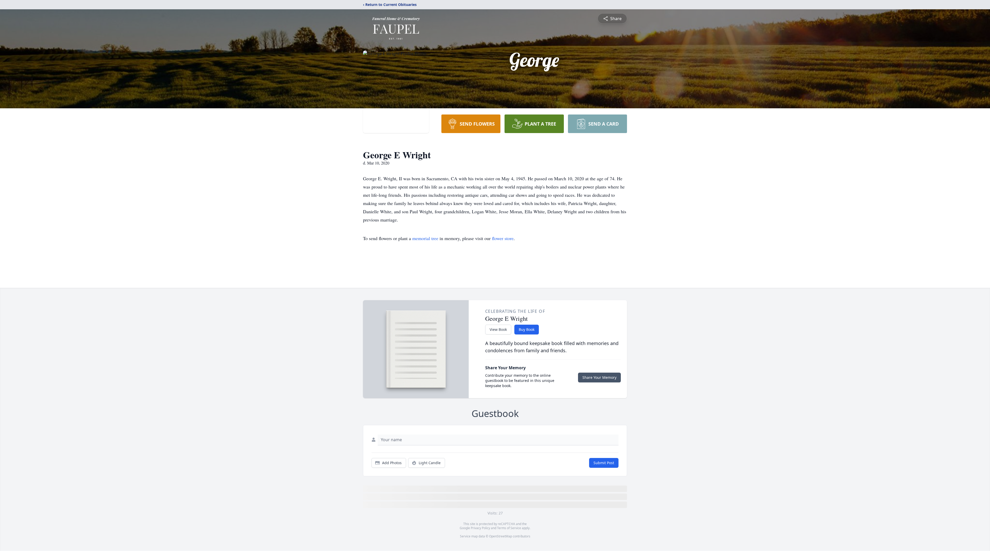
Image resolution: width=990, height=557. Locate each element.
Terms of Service (509, 528)
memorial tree (425, 238)
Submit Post (603, 462)
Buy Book (526, 329)
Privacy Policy (480, 528)
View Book (498, 329)
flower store (503, 238)
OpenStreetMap (500, 536)
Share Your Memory (599, 377)
